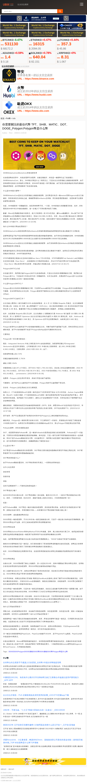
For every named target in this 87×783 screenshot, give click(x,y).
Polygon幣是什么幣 (60, 651)
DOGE (11, 651)
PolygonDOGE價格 (25, 651)
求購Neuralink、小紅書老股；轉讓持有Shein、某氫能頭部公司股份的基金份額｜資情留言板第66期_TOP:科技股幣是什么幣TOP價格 (43, 741)
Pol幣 (8, 118)
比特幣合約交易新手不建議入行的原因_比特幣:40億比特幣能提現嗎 (32, 662)
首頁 (2, 118)
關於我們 (11, 769)
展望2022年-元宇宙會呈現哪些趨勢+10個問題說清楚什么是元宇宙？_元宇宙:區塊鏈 (39, 725)
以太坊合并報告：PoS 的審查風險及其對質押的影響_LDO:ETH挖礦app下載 (36, 695)
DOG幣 (50, 651)
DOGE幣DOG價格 (40, 651)
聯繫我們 (3, 769)
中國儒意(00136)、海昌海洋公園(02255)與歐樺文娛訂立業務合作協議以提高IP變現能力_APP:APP (41, 678)
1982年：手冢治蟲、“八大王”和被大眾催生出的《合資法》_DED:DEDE (34, 710)
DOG (16, 651)
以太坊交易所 (17, 780)
